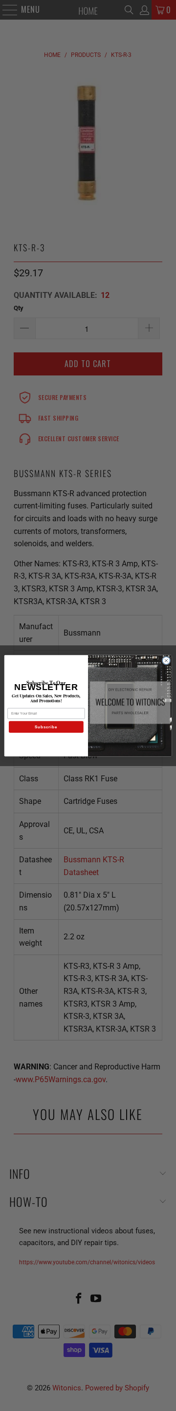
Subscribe (46, 726)
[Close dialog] (166, 660)
